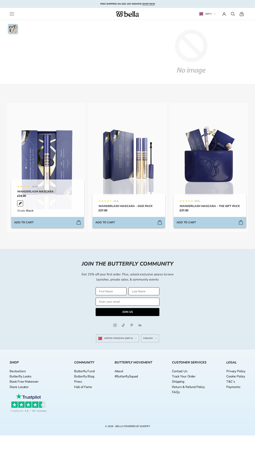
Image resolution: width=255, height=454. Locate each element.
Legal (231, 362)
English (148, 338)
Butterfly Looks (20, 376)
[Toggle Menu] (12, 13)
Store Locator (19, 387)
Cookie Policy (235, 376)
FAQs (176, 392)
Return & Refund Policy (188, 387)
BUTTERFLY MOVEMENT (133, 362)
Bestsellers (18, 371)
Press (78, 381)
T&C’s (230, 381)
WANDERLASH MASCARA (35, 191)
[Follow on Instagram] (115, 325)
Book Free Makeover (24, 381)
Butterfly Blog (84, 376)
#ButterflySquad (126, 376)
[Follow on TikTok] (123, 325)
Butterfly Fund (84, 371)
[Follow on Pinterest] (132, 325)
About (119, 371)
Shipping (178, 381)
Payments (233, 387)
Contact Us (179, 371)
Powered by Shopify (137, 426)
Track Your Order (183, 376)
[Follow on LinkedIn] (140, 325)
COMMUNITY (84, 362)
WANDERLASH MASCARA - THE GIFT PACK (209, 206)
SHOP (14, 362)
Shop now (148, 3)
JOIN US (127, 312)
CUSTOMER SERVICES (189, 362)
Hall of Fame (83, 387)
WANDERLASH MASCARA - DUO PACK (125, 206)
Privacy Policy (235, 371)
